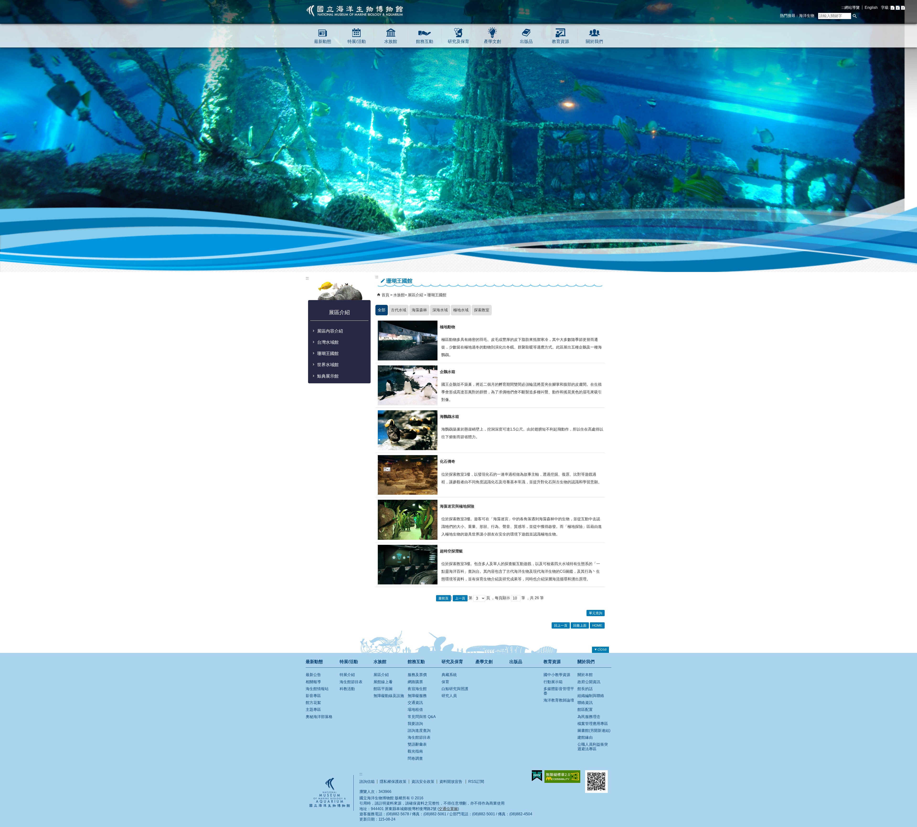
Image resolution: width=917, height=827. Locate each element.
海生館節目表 (351, 682)
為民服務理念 (588, 717)
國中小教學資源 (557, 675)
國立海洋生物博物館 (355, 10)
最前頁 (443, 598)
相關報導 (313, 682)
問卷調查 (415, 758)
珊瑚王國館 (328, 353)
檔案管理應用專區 (592, 724)
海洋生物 (806, 16)
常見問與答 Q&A (422, 717)
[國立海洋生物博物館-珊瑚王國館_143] (407, 564)
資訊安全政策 (422, 782)
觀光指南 (415, 751)
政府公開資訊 (588, 682)
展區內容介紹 (330, 331)
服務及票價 (417, 675)
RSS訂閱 (476, 782)
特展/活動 (356, 41)
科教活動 (347, 689)
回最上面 (579, 625)
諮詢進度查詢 (419, 730)
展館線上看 (383, 682)
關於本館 (585, 675)
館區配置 (585, 709)
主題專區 (313, 709)
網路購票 (415, 682)
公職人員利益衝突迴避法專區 (592, 746)
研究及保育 (458, 41)
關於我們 (594, 41)
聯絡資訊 (585, 703)
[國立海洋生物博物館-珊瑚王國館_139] (407, 385)
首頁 (385, 295)
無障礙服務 (417, 696)
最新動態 (322, 41)
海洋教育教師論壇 (559, 700)
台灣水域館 (328, 342)
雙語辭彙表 (417, 744)
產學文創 (492, 41)
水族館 (390, 41)
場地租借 (415, 709)
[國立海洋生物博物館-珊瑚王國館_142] (407, 519)
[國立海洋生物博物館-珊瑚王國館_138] (407, 340)
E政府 (537, 775)
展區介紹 (416, 295)
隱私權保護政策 (393, 782)
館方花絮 (313, 703)
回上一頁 (560, 625)
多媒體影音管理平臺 (559, 691)
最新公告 (313, 675)
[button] (854, 16)
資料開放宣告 (451, 782)
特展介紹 (347, 675)
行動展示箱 (553, 682)
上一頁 (460, 598)
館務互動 (424, 41)
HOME (597, 625)
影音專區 (313, 696)
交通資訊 (415, 703)
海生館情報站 (317, 689)
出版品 (526, 41)
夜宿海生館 (417, 689)
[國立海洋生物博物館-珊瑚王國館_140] (407, 430)
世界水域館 (328, 364)
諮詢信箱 (367, 782)
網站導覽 (852, 7)
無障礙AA (562, 776)
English (871, 7)
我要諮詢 (415, 724)
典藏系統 (449, 675)
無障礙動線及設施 (388, 696)
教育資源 (560, 41)
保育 (445, 682)
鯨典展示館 (328, 376)
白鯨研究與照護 (455, 689)
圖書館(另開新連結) (593, 730)
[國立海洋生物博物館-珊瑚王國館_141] (407, 475)
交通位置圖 (448, 809)
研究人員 (449, 696)
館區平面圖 (383, 689)
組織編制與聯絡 (590, 696)
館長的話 (585, 689)
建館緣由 (585, 737)
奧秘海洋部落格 (319, 717)
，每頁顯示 (500, 598)
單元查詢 (595, 613)
